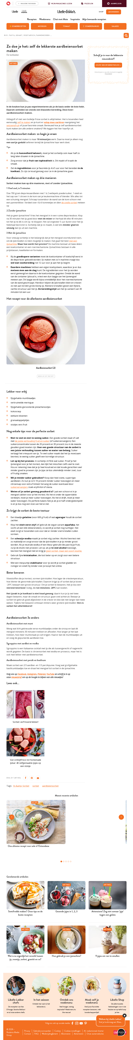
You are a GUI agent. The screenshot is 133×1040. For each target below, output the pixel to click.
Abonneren (66, 1033)
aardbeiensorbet (50, 785)
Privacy (27, 1031)
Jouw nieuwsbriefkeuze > (108, 65)
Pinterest (41, 674)
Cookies (57, 1031)
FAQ (36, 1033)
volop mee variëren (54, 122)
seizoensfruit (12, 125)
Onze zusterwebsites (95, 1033)
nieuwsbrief (16, 677)
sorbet (35, 785)
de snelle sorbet (69, 202)
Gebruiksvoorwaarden (42, 1031)
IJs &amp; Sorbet (21, 785)
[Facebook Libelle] (72, 1023)
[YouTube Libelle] (81, 1023)
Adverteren (78, 1033)
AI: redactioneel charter (94, 1031)
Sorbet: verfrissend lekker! (25, 722)
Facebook (22, 674)
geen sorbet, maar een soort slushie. (64, 551)
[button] (114, 3)
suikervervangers (19, 487)
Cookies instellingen (72, 1031)
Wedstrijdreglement (50, 1033)
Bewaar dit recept (46, 376)
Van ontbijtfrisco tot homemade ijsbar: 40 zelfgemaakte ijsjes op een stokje (25, 763)
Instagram (31, 674)
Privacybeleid (108, 74)
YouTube (50, 674)
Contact (27, 1033)
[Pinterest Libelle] (85, 1023)
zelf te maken (23, 122)
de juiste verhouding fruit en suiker (32, 441)
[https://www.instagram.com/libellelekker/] (76, 1023)
